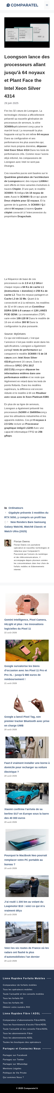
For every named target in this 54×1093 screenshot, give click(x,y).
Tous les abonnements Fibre (18, 1033)
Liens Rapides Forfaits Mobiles (24, 978)
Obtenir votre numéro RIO (16, 1007)
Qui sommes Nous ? (13, 1077)
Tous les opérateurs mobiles (17, 989)
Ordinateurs (15, 507)
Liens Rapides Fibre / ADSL (21, 1013)
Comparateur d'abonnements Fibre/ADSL (24, 1020)
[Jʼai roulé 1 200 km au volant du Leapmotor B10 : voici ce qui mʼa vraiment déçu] (27, 894)
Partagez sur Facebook (15, 1055)
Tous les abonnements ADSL (18, 1038)
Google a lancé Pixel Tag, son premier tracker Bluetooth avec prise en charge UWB (26, 721)
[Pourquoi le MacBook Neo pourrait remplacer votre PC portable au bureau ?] (27, 848)
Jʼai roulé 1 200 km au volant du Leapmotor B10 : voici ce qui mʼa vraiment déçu (24, 906)
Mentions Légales (12, 1068)
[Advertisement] (27, 249)
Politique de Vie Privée (15, 1073)
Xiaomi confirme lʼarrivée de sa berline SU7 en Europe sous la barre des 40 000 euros (26, 813)
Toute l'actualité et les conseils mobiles (23, 994)
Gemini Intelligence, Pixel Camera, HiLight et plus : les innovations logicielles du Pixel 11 (25, 624)
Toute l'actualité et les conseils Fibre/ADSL (25, 1029)
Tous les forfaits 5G (13, 998)
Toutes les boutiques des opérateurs (22, 1042)
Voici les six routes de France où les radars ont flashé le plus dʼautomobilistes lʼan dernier (26, 952)
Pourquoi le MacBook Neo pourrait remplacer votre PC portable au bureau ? (25, 860)
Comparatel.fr (31, 1088)
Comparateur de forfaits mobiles (20, 985)
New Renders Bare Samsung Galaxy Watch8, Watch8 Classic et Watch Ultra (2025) (25, 527)
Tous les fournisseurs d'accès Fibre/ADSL (25, 1024)
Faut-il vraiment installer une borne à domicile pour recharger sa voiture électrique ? (27, 767)
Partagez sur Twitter (13, 1059)
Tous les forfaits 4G (13, 1003)
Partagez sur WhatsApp (15, 1064)
